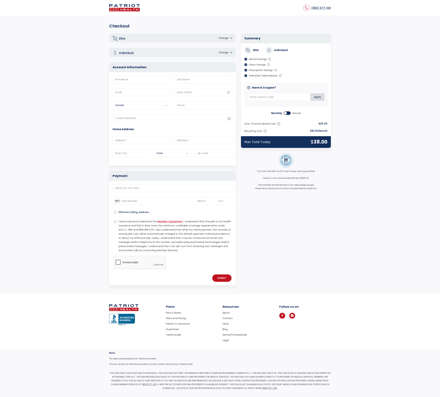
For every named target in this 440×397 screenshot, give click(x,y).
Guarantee (172, 329)
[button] (172, 38)
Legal (226, 340)
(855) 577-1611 (149, 384)
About (226, 312)
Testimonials (173, 334)
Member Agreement (170, 221)
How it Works (173, 312)
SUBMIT (221, 278)
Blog (225, 329)
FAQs (226, 323)
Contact (228, 318)
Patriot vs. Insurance (178, 323)
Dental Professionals (235, 334)
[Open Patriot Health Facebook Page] (282, 316)
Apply (317, 97)
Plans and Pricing (176, 318)
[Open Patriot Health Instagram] (292, 316)
